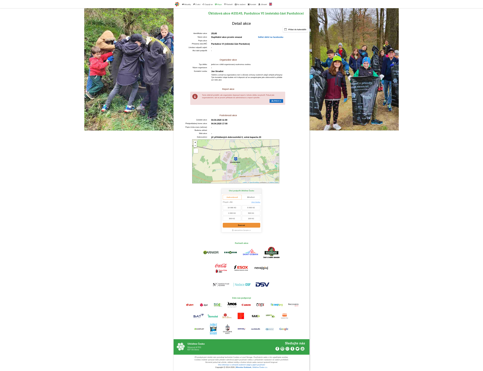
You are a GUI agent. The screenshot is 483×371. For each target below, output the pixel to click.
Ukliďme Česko (273, 182)
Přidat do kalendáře (297, 29)
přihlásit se (277, 101)
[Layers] (196, 151)
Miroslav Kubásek (243, 367)
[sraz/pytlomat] (235, 158)
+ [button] (195, 142)
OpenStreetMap (254, 182)
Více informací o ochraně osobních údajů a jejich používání (241, 365)
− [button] (195, 145)
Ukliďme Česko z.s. (260, 367)
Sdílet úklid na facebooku (270, 37)
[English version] (270, 3)
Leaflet (245, 182)
